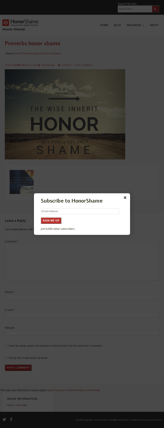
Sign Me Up (51, 220)
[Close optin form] (126, 198)
